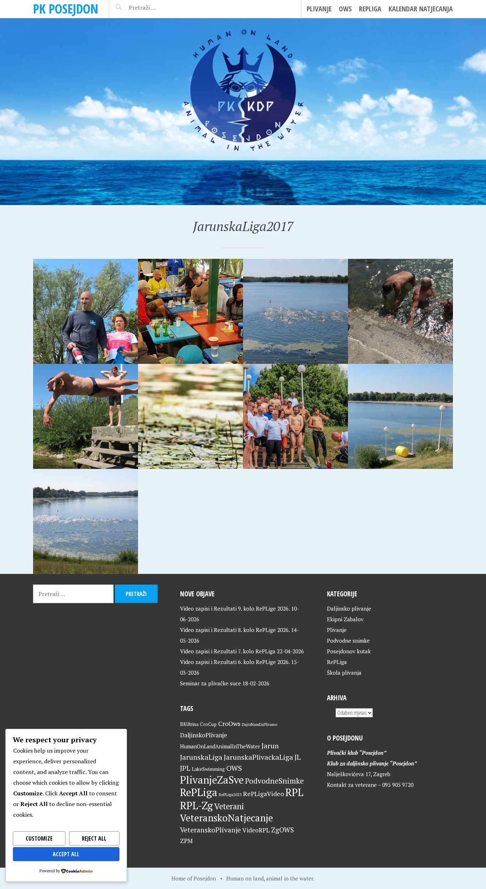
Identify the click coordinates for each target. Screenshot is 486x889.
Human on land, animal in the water (269, 878)
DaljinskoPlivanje (203, 735)
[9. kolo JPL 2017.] (190, 311)
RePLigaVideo (263, 793)
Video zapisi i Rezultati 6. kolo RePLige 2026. (235, 661)
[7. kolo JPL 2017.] (400, 311)
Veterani (229, 806)
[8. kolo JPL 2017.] (295, 311)
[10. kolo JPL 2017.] (85, 311)
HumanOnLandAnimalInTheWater (220, 746)
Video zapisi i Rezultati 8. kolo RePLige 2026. (235, 629)
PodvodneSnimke (274, 781)
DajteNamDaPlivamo (259, 724)
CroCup (208, 724)
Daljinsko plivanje (349, 608)
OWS (345, 9)
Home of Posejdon (193, 878)
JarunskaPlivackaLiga (258, 757)
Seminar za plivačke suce (210, 683)
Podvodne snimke (348, 640)
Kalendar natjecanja (421, 9)
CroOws (229, 723)
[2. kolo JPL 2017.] (400, 416)
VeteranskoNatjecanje (226, 817)
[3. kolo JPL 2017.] (295, 416)
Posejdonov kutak (349, 651)
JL (298, 757)
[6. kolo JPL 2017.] (85, 416)
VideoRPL (256, 830)
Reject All (94, 838)
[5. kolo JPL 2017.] (190, 416)
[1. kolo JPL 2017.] (85, 521)
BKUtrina (189, 724)
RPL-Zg (196, 805)
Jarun (270, 746)
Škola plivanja (344, 672)
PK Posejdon (65, 8)
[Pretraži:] (158, 7)
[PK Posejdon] (243, 111)
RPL (294, 792)
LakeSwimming (208, 769)
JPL (185, 768)
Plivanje (319, 9)
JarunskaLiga (201, 757)
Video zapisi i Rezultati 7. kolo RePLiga (227, 651)
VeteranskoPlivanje (210, 830)
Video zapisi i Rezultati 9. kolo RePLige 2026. (235, 608)
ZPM (186, 841)
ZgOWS (282, 829)
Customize (39, 838)
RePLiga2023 (230, 794)
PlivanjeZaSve (212, 779)
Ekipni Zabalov (345, 619)
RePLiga (370, 9)
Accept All (66, 854)
